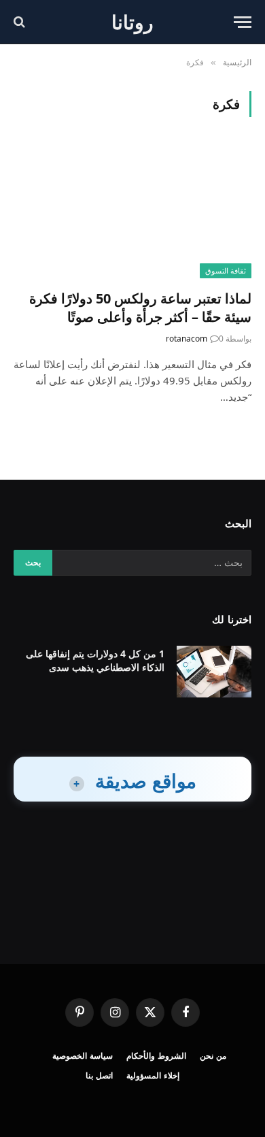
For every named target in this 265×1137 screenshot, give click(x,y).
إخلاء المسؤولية (152, 1075)
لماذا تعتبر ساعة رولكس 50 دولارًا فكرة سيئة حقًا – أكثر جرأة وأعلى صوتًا (140, 307)
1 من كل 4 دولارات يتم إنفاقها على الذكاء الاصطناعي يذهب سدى (95, 660)
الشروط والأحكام (156, 1055)
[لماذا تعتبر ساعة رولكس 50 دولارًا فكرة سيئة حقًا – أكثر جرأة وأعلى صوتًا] (132, 211)
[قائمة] (242, 22)
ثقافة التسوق (225, 270)
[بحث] (21, 22)
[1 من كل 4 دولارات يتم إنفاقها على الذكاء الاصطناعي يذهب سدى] (214, 671)
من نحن (213, 1055)
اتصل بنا (99, 1075)
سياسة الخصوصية (82, 1055)
